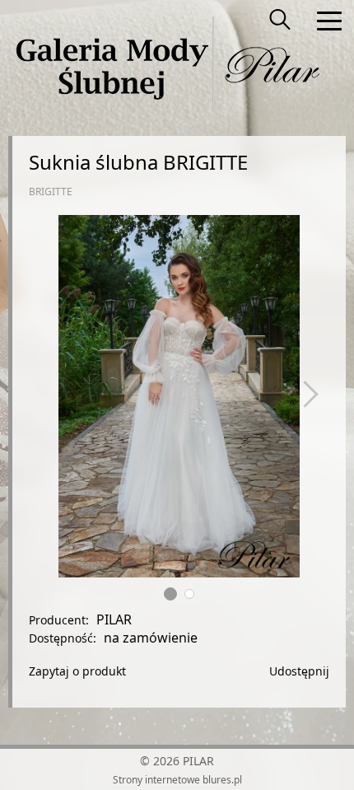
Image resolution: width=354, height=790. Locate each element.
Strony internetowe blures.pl (177, 780)
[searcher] (280, 20)
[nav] (329, 20)
